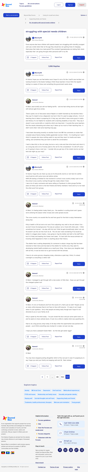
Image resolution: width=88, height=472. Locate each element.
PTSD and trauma (30, 394)
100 (62, 377)
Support (81, 5)
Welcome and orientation (61, 402)
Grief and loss (57, 390)
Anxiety (27, 390)
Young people (76, 402)
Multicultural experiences (71, 390)
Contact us (41, 467)
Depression (46, 390)
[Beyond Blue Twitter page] (76, 453)
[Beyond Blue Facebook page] (60, 453)
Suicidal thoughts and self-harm (44, 398)
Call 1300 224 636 (71, 423)
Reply (78, 58)
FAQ (39, 424)
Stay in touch (39, 462)
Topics (21, 3)
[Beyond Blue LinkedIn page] (82, 453)
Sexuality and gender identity (68, 394)
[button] (28, 57)
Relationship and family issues (47, 394)
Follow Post (45, 57)
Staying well (28, 398)
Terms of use (54, 467)
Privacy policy (68, 467)
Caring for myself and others (51, 15)
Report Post (58, 57)
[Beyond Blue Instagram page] (71, 453)
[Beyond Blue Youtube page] (65, 453)
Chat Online (69, 432)
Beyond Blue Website (8, 418)
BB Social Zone (36, 390)
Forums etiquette (44, 434)
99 (57, 377)
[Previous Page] (42, 377)
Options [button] (83, 15)
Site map (77, 468)
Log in (59, 5)
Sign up (70, 5)
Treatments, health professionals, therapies (38, 402)
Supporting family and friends (37, 19)
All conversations (34, 3)
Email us (68, 441)
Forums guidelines (25, 6)
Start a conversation (12, 15)
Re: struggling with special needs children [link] (42, 22)
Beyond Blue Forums (9, 5)
